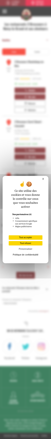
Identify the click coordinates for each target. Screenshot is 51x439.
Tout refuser (25, 243)
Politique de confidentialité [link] (25, 255)
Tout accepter (25, 237)
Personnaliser (25, 249)
